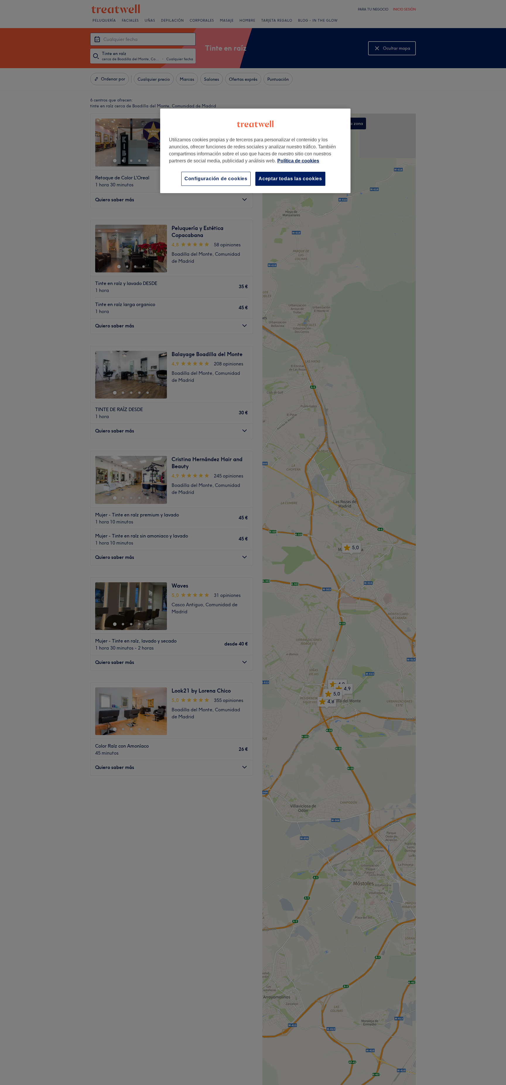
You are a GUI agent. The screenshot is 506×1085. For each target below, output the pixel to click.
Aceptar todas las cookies (290, 178)
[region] (255, 151)
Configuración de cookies (215, 178)
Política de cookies (298, 160)
